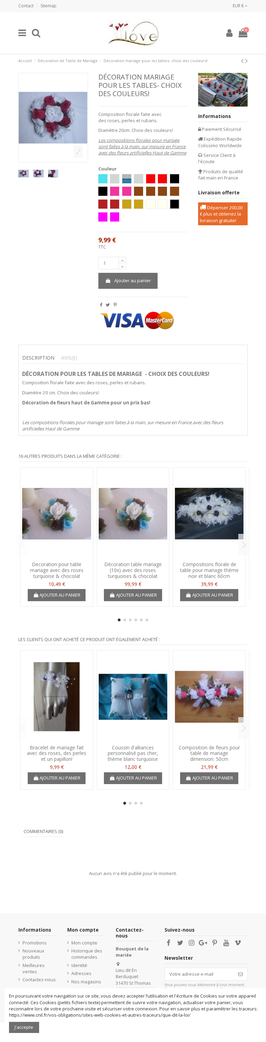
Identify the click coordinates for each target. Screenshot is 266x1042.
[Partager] (101, 305)
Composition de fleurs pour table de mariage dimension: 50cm (209, 753)
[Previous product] (243, 60)
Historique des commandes (86, 954)
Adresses (81, 973)
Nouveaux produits (33, 954)
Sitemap (48, 6)
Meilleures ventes (34, 968)
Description (38, 358)
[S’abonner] (240, 974)
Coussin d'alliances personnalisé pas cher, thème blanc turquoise (133, 753)
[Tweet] (108, 305)
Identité (79, 965)
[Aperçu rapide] (56, 556)
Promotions (35, 943)
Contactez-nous (39, 979)
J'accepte (24, 1027)
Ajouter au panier (132, 280)
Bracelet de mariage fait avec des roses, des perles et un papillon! (56, 753)
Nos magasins (86, 981)
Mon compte (84, 943)
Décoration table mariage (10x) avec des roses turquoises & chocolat (133, 570)
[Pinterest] (115, 305)
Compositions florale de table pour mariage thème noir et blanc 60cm (209, 570)
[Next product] (246, 60)
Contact (26, 6)
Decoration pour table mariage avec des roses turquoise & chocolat (56, 570)
